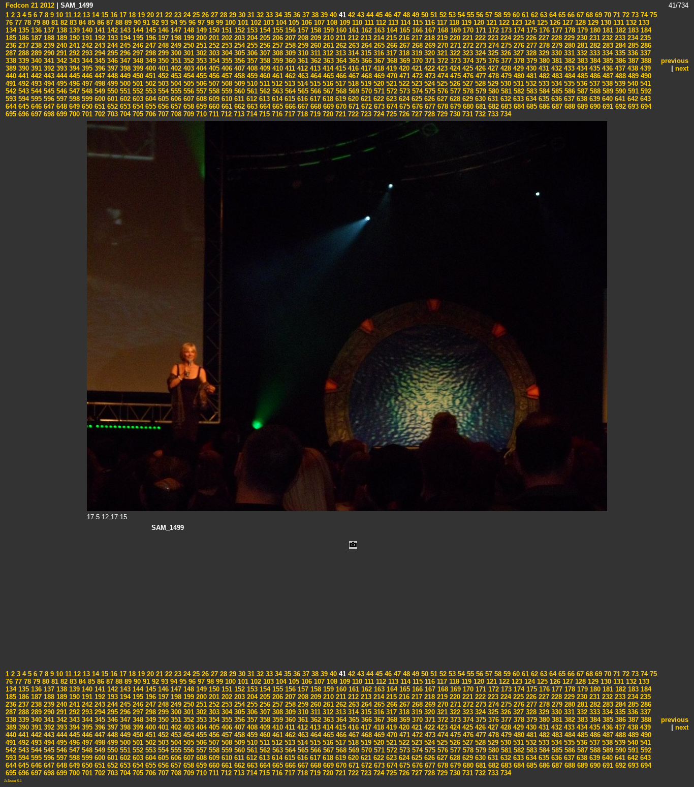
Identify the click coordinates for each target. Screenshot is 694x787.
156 (289, 30)
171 (480, 30)
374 (467, 61)
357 (251, 61)
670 (340, 106)
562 (264, 91)
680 (467, 106)
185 (11, 38)
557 (200, 91)
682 (492, 106)
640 (606, 99)
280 (568, 45)
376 (492, 61)
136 (35, 30)
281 (581, 45)
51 (432, 15)
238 (35, 45)
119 (465, 22)
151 (225, 30)
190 (73, 38)
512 (276, 83)
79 (35, 22)
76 (9, 22)
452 (162, 76)
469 (378, 76)
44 (368, 15)
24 (186, 15)
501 (137, 83)
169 (454, 30)
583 (530, 91)
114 (404, 22)
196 (149, 38)
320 (428, 53)
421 (415, 68)
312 (327, 53)
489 (632, 76)
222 (479, 38)
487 (607, 76)
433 (568, 68)
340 (35, 61)
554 (162, 91)
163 (378, 30)
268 (416, 45)
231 (593, 38)
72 (624, 15)
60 (515, 15)
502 (149, 83)
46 (387, 15)
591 (632, 91)
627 (441, 99)
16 (112, 15)
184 (645, 30)
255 (251, 45)
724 (377, 114)
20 (149, 15)
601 (111, 99)
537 (593, 83)
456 (213, 76)
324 (479, 53)
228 (555, 38)
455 (200, 76)
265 (378, 45)
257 (276, 45)
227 (543, 38)
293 (86, 53)
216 (403, 38)
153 (251, 30)
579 (480, 91)
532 (530, 83)
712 (225, 114)
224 (504, 38)
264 (365, 45)
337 (644, 53)
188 (48, 38)
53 (451, 15)
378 (518, 61)
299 (162, 53)
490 (645, 76)
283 (607, 45)
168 (441, 30)
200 (200, 38)
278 (543, 45)
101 (242, 22)
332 (581, 53)
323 (466, 53)
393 (60, 68)
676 (416, 106)
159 (327, 30)
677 (429, 106)
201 (213, 38)
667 (302, 106)
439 (644, 68)
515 (314, 83)
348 (137, 61)
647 (48, 106)
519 (365, 83)
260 (314, 45)
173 (505, 30)
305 (238, 53)
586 (568, 91)
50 (423, 15)
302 (200, 53)
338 (11, 61)
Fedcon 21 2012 (30, 5)
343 (73, 61)
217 (415, 38)
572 (391, 91)
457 (225, 76)
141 (98, 30)
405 (213, 68)
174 (518, 30)
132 (630, 22)
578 (467, 91)
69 (597, 15)
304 (225, 53)
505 (187, 83)
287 (11, 53)
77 (17, 22)
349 (149, 61)
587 (581, 91)
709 (187, 114)
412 (301, 68)
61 (524, 15)
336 (631, 53)
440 (11, 76)
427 (492, 68)
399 (137, 68)
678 (441, 106)
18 (131, 15)
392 (48, 68)
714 (250, 114)
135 (22, 30)
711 (213, 114)
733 (492, 114)
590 (619, 91)
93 (163, 22)
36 (295, 15)
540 (631, 83)
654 (137, 106)
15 (103, 15)
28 (222, 15)
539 (619, 83)
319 (415, 53)
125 (541, 22)
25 (195, 15)
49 (414, 15)
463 (302, 76)
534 (555, 83)
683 (505, 106)
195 (137, 38)
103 (267, 22)
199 (187, 38)
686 (543, 106)
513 (288, 83)
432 (555, 68)
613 (263, 99)
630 (479, 99)
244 (111, 45)
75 (652, 15)
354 (213, 61)
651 (98, 106)
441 (22, 76)
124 (528, 22)
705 (137, 114)
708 (175, 114)
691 (607, 106)
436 (606, 68)
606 (175, 99)
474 (441, 76)
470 (391, 76)
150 (213, 30)
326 (504, 53)
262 (340, 45)
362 (314, 61)
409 (264, 68)
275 (505, 45)
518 (352, 83)
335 (619, 53)
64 (551, 15)
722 (352, 114)
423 (441, 68)
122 (503, 22)
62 (533, 15)
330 (555, 53)
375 (480, 61)
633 (517, 99)
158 (314, 30)
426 (479, 68)
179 (581, 30)
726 (403, 114)
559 (225, 91)
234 (631, 38)
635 (543, 99)
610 (225, 99)
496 (73, 83)
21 (158, 15)
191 (86, 38)
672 (365, 106)
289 (35, 53)
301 (187, 53)
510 (251, 83)
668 (314, 106)
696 (22, 114)
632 (504, 99)
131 (617, 22)
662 (238, 106)
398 (124, 68)
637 (568, 99)
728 (428, 114)
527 (466, 83)
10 (58, 15)
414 (327, 68)
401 (162, 68)
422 (428, 68)
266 (391, 45)
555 (175, 91)
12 (76, 15)
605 (162, 99)
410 (276, 68)
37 (304, 15)
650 (86, 106)
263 (352, 45)
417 (365, 68)
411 (289, 68)
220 (454, 38)
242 (86, 45)
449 (124, 76)
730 (454, 114)
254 (238, 45)
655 (149, 106)
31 (250, 15)
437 (619, 68)
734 (504, 114)
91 (145, 22)
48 (405, 15)
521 (390, 83)
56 (478, 15)
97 (200, 22)
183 (632, 30)
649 (73, 106)
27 (213, 15)
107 (318, 22)
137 (48, 30)
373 (454, 61)
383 (581, 61)
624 (403, 99)
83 (72, 22)
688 (568, 106)
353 (200, 61)
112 (380, 22)
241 (73, 45)
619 (339, 99)
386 (619, 61)
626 (428, 99)
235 (644, 38)
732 (479, 114)
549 (98, 91)
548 (86, 91)
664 (264, 106)
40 (332, 15)
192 (98, 38)
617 (314, 99)
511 (264, 83)
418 (377, 68)
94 (172, 22)
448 (111, 76)
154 (264, 30)
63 (542, 15)
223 (492, 38)
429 (517, 68)
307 (264, 53)
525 (441, 83)
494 (48, 83)
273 (480, 45)
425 (466, 68)
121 (490, 22)
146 (162, 30)
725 (390, 114)
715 (263, 114)
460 (264, 76)
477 (480, 76)
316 (377, 53)
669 (327, 106)
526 (454, 83)
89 (127, 22)
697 (35, 114)
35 (286, 15)
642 (631, 99)
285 (632, 45)
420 (403, 68)
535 (568, 83)
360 (289, 61)
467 (352, 76)
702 (98, 114)
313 (339, 53)
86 (99, 22)
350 (162, 61)
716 (276, 114)
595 (35, 99)
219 (441, 38)
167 (429, 30)
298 (149, 53)
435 (593, 68)
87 (108, 22)
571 (378, 91)
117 (441, 22)
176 (543, 30)
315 (365, 53)
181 (607, 30)
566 (314, 91)
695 (11, 114)
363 (327, 61)
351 (175, 61)
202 (225, 38)
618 (327, 99)
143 (124, 30)
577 (454, 91)
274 (492, 45)
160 (340, 30)
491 (11, 83)
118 (453, 22)
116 (429, 22)
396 (98, 68)
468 (365, 76)
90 (136, 22)
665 (276, 106)
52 (442, 15)
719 (314, 114)
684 (518, 106)
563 (276, 91)
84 (81, 22)
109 (343, 22)
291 (60, 53)
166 (416, 30)
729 (441, 114)
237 (22, 45)
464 (314, 76)
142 (111, 30)
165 (403, 30)
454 (187, 76)
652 (111, 106)
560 (238, 91)
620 (352, 99)
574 (416, 91)
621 (365, 99)
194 (124, 38)
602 (124, 99)
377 (505, 61)
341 (48, 61)
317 (390, 53)
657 (175, 106)
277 (530, 45)
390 (22, 68)
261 (327, 45)
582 (518, 91)
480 (518, 76)
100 (229, 22)
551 (124, 91)
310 (302, 53)
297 (137, 53)
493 (35, 83)
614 (276, 99)
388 (645, 61)
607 (187, 99)
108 (331, 22)
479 (505, 76)
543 (22, 91)
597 (60, 99)
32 (259, 15)
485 (581, 76)
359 (276, 61)
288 (22, 53)
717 (288, 114)
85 (90, 22)
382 (568, 61)
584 (543, 91)
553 (149, 91)
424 (454, 68)
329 (543, 53)
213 (365, 38)
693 (632, 106)
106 (305, 22)
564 (289, 91)
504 (175, 83)
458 (238, 76)
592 (645, 91)
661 (225, 106)
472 (416, 76)
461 (276, 76)
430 (530, 68)
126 (554, 22)
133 (643, 22)
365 (352, 61)
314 (352, 53)
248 (162, 45)
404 (200, 68)
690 (594, 106)
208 (302, 38)
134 (11, 30)
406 (225, 68)
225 (517, 38)
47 (396, 15)
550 (111, 91)
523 (415, 83)
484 (568, 76)
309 (289, 53)
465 (327, 76)
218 (428, 38)
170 (467, 30)
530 (504, 83)
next (681, 68)
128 (579, 22)
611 (238, 99)
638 (581, 99)
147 (175, 30)
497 (86, 83)
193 (111, 38)
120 (477, 22)
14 (94, 15)
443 (48, 76)
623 (390, 99)
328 (530, 53)
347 (124, 61)
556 (187, 91)
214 (377, 38)
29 (231, 15)
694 (645, 106)
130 (604, 22)
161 (352, 30)
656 (162, 106)
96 (191, 22)
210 (327, 38)
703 (111, 114)
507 (213, 83)
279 (556, 45)
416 (352, 68)
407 (238, 68)
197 (162, 38)
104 (280, 22)
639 (593, 99)
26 (204, 15)
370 (416, 61)
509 (238, 83)
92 (154, 22)
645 (22, 106)
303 (213, 53)
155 (276, 30)
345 (98, 61)
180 (594, 30)
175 (530, 30)
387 (632, 61)
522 (403, 83)
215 (390, 38)
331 (568, 53)
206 (276, 38)
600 (98, 99)
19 (140, 15)
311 (314, 53)
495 (60, 83)
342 (60, 61)
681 (480, 106)
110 (356, 22)
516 (327, 83)
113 (392, 22)
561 (251, 91)
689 (581, 106)
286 (645, 45)
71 (615, 15)
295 (111, 53)
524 (428, 83)
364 (340, 61)
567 (327, 91)
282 (594, 45)
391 (35, 68)
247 (149, 45)
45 (378, 15)
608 (200, 99)
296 (124, 53)
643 (644, 99)
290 (48, 53)
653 (124, 106)
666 (289, 106)
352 (187, 61)
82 (63, 22)
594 (22, 99)
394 (73, 68)
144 (137, 30)
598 (73, 99)
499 (111, 83)
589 (607, 91)
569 (352, 91)
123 (516, 22)
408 (251, 68)
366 (365, 61)
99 (218, 22)
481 (530, 76)
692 (619, 106)
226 (530, 38)
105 (293, 22)
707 (162, 114)
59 (506, 15)
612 (250, 99)
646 (35, 106)
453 (175, 76)
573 (403, 91)
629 (466, 99)
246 (137, 45)
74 (643, 15)
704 (124, 114)
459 (251, 76)
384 (594, 61)
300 (175, 53)
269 (429, 45)
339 (22, 61)
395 (86, 68)
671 (352, 106)
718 (301, 114)
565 (302, 91)
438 (631, 68)
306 (251, 53)
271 (454, 45)
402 (175, 68)
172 (492, 30)
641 (619, 99)
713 (238, 114)
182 (619, 30)
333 (593, 53)
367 (378, 61)
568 (340, 91)
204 (251, 38)
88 (117, 22)
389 (11, 68)
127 (566, 22)
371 (429, 61)
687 (556, 106)
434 (581, 68)
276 (518, 45)
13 (85, 15)
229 (568, 38)
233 (619, 38)
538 (606, 83)
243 (98, 45)
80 (44, 22)
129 (592, 22)
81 (53, 22)
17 (122, 15)
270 (441, 45)
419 (390, 68)
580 (492, 91)
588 (594, 91)
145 (149, 30)
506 (200, 83)
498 (98, 83)
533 (543, 83)
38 (314, 15)
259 (302, 45)
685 (530, 106)
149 (200, 30)
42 (350, 15)
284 (619, 45)
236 (11, 45)
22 (167, 15)
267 (403, 45)
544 (35, 91)
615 (288, 99)
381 (556, 61)
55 (469, 15)
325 (492, 53)
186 (22, 38)
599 (86, 99)
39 (323, 15)
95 (181, 22)
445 (73, 76)
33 (268, 15)
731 (466, 114)
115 (417, 22)
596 (48, 99)
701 (86, 114)
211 (340, 38)
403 (187, 68)
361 (302, 61)
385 (607, 61)
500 (124, 83)
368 (391, 61)
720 (327, 114)
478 (492, 76)
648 (60, 106)
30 (240, 15)
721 (339, 114)
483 (556, 76)
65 (560, 15)
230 (581, 38)
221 (466, 38)
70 (606, 15)
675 (403, 106)
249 (175, 45)
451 (149, 76)
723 (365, 114)
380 (543, 61)
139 (73, 30)
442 (35, 76)
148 (187, 30)
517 (339, 83)
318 (403, 53)
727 (415, 114)
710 (200, 114)
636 (555, 99)
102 (254, 22)
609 (213, 99)
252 (213, 45)
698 (48, 114)
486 (594, 76)
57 (487, 15)
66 (570, 15)
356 (238, 61)
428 (504, 68)
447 (98, 76)
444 (60, 76)
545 (48, 91)
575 (429, 91)
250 (187, 45)
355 (225, 61)
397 (111, 68)
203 (238, 38)
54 (460, 15)
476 (467, 76)
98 (209, 22)
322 (454, 53)
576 (441, 91)
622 (377, 99)
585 (556, 91)
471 (403, 76)
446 (86, 76)
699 (60, 114)
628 (454, 99)
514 (301, 83)
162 (365, 30)
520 (377, 83)
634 (530, 99)
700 (73, 114)
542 (11, 91)
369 (403, 61)
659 (200, 106)
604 (149, 99)
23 (176, 15)
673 (378, 106)
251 (200, 45)
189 (60, 38)
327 (517, 53)
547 (73, 91)
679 (454, 106)
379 (530, 61)
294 (98, 53)
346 (111, 61)
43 (359, 15)
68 (588, 15)
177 (556, 30)
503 (162, 83)
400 (149, 68)
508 (225, 83)
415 (339, 68)
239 (48, 45)
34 (277, 15)
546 (60, 91)
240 (60, 45)
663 (251, 106)
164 (391, 30)
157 (302, 30)
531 (517, 83)
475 (454, 76)
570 (365, 91)
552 (137, 91)
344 (86, 61)
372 (441, 61)
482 (543, 76)
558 (213, 91)
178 (568, 30)
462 (289, 76)
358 (264, 61)
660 (213, 106)
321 (441, 53)
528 (479, 83)
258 (289, 45)
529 (492, 83)
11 (67, 15)
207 (289, 38)
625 (415, 99)
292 (73, 53)
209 (314, 38)
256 (264, 45)
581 (505, 91)
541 (644, 83)
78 (26, 22)
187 (35, 38)
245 (124, 45)
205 (264, 38)
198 (175, 38)
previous (674, 61)
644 (11, 106)
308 (276, 53)
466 (340, 76)
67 (579, 15)
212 (352, 38)
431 (543, 68)
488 (619, 76)
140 (86, 30)
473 (429, 76)
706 (149, 114)
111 (368, 22)
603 (137, 99)
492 (22, 83)
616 (301, 99)
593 (11, 99)
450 (137, 76)
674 (391, 106)
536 (581, 83)
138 (60, 30)
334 (606, 53)
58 (496, 15)
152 (238, 30)
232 (606, 38)
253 (225, 45)
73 (634, 15)
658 (187, 106)
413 (314, 68)
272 (467, 45)
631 (492, 99)
